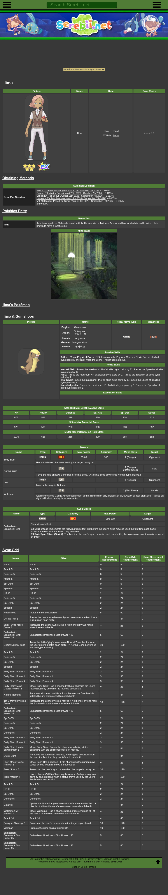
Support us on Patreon (84, 867)
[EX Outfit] (44, 170)
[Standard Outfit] (29, 170)
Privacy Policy (94, 859)
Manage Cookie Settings (117, 859)
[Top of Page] (158, 861)
